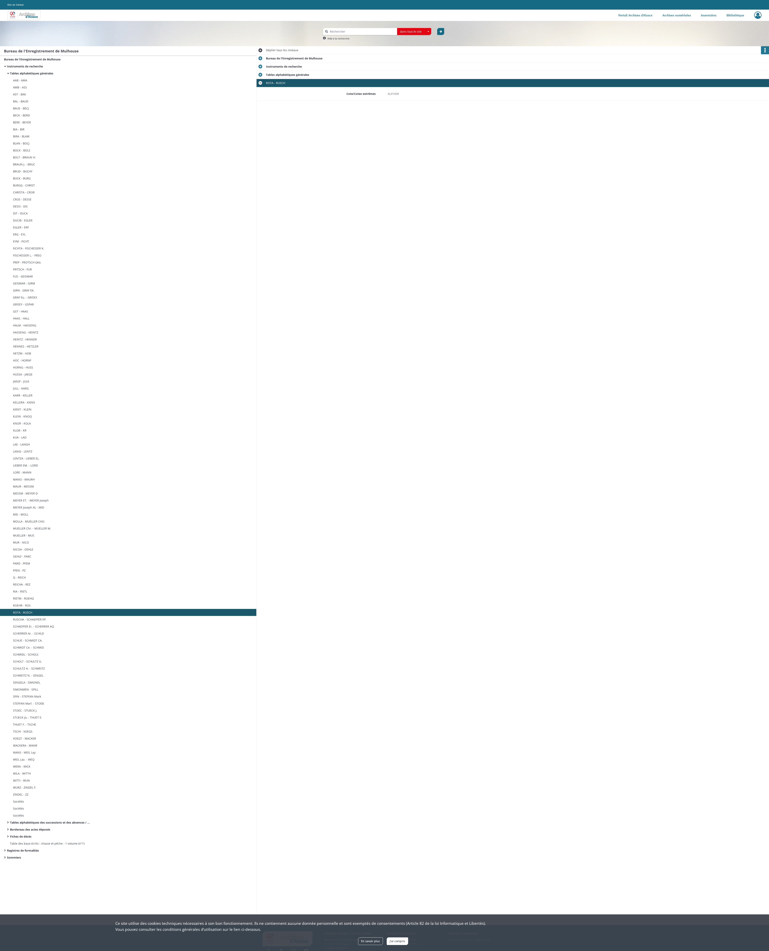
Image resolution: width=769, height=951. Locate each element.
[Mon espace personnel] (758, 15)
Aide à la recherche (338, 38)
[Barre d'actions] (765, 50)
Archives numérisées (676, 15)
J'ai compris (397, 941)
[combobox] (414, 31)
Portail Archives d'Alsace (635, 15)
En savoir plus (370, 941)
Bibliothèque (735, 15)
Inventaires (709, 15)
